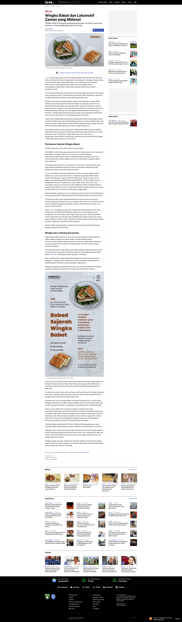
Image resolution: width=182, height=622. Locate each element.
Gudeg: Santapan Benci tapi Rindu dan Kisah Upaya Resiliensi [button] (52, 487)
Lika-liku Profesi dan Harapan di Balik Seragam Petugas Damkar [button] (118, 123)
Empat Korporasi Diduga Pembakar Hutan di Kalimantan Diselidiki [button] (84, 506)
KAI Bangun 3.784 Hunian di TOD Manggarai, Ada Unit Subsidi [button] (85, 543)
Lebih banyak (133, 498)
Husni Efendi (49, 29)
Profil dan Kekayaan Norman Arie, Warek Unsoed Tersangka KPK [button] (85, 524)
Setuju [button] (177, 619)
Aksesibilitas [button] (97, 595)
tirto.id (47, 78)
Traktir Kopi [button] (99, 30)
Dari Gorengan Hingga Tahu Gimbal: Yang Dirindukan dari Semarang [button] (109, 488)
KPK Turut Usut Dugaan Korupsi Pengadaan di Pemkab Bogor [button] (55, 533)
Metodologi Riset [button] (74, 604)
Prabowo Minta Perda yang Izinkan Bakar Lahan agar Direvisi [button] (116, 506)
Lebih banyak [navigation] (133, 469)
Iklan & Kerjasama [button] (74, 606)
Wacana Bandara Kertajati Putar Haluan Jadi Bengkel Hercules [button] (118, 44)
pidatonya (53, 254)
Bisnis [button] (124, 2)
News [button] (111, 2)
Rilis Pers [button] (72, 609)
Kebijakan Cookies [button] (98, 599)
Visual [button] (130, 2)
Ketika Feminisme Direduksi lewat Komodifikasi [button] (117, 54)
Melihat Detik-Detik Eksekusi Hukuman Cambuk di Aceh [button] (118, 72)
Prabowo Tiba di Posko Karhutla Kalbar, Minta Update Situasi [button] (118, 524)
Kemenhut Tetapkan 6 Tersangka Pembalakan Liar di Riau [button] (53, 524)
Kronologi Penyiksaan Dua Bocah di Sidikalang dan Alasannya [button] (119, 514)
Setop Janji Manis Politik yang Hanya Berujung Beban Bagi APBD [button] (52, 569)
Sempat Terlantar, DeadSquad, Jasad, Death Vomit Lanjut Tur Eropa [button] (118, 543)
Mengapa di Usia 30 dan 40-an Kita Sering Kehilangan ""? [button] (119, 63)
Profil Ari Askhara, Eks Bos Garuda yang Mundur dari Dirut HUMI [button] (53, 515)
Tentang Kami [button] (73, 595)
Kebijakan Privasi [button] (98, 597)
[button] (49, 2)
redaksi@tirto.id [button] (120, 603)
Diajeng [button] (117, 2)
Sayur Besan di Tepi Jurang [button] (87, 486)
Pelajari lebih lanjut (158, 619)
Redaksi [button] (71, 599)
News (52, 6)
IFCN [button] (94, 606)
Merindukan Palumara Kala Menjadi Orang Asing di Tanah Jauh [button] (128, 487)
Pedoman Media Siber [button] (75, 602)
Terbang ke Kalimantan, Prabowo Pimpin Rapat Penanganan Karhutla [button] (84, 534)
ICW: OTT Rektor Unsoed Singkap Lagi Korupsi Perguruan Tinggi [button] (84, 515)
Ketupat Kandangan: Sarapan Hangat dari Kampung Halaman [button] (70, 487)
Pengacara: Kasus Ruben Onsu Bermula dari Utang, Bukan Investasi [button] (129, 569)
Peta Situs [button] (96, 604)
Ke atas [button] (135, 617)
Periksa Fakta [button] (102, 2)
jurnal (52, 210)
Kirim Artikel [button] (96, 602)
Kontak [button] (71, 597)
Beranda (47, 6)
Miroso (57, 6)
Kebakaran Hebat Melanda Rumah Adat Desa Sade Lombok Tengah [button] (53, 506)
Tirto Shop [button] (96, 609)
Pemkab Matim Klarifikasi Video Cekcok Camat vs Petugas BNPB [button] (55, 542)
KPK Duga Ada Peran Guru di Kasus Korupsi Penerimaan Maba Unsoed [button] (117, 534)
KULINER (63, 452)
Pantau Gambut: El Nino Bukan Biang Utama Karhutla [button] (118, 81)
